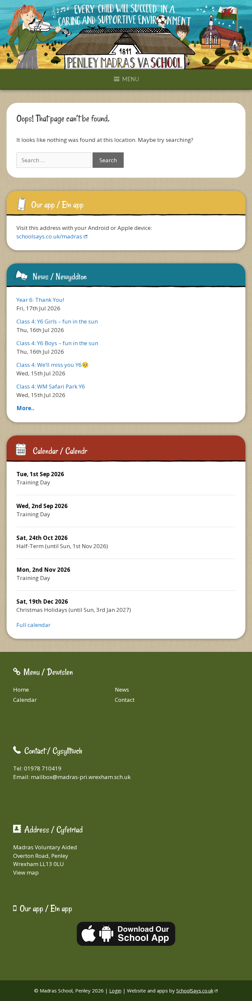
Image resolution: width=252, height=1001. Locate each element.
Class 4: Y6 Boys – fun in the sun (57, 343)
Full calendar (33, 625)
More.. (25, 408)
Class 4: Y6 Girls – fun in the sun (57, 321)
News (122, 689)
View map (26, 872)
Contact (125, 699)
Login (115, 990)
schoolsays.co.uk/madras (49, 236)
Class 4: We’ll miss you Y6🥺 (52, 364)
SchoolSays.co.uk (194, 990)
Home (21, 689)
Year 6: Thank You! (40, 299)
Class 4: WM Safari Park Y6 (50, 386)
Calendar (25, 699)
